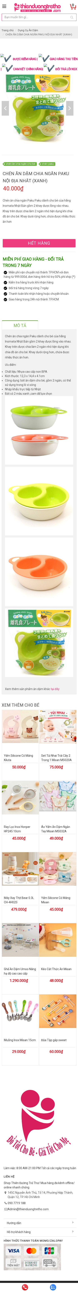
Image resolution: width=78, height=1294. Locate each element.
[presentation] (20, 325)
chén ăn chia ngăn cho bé (20, 164)
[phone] (25, 1287)
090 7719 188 (17, 1203)
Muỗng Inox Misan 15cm (20, 1040)
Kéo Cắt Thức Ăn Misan (56, 969)
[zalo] (53, 1287)
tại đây (54, 689)
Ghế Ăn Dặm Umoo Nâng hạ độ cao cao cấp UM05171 (20, 973)
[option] (37, 108)
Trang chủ (8, 30)
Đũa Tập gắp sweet (54, 1040)
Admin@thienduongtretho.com (28, 1209)
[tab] (20, 325)
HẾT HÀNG (39, 243)
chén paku (48, 164)
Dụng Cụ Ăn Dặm (28, 30)
